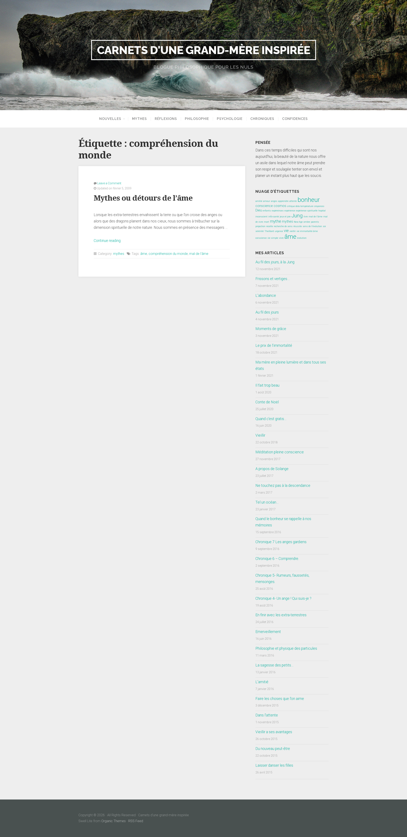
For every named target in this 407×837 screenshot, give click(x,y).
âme (143, 254)
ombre (307, 222)
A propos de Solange (272, 469)
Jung (297, 215)
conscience (264, 206)
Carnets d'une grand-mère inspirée (203, 50)
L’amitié (261, 682)
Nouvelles (110, 119)
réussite (297, 226)
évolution (302, 238)
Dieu (258, 210)
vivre (281, 238)
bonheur (309, 199)
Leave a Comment (109, 183)
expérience (289, 210)
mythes (118, 254)
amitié (258, 201)
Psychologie (230, 119)
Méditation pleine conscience (279, 452)
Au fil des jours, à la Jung (274, 262)
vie (286, 230)
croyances (319, 206)
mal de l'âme (198, 254)
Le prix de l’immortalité (273, 345)
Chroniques (262, 119)
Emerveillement (268, 632)
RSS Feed (135, 821)
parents (315, 222)
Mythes (139, 119)
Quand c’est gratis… (270, 419)
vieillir (293, 231)
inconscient (261, 216)
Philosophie (197, 119)
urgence (279, 231)
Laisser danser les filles (274, 765)
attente (293, 201)
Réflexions (166, 119)
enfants (267, 210)
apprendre (283, 201)
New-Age (298, 222)
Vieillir (260, 435)
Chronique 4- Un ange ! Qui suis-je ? (283, 598)
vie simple (273, 238)
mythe (275, 221)
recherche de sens (283, 226)
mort (266, 222)
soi (324, 226)
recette (269, 226)
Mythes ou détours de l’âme (143, 198)
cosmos (280, 206)
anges (274, 201)
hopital (322, 210)
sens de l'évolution (312, 226)
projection (260, 226)
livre (306, 216)
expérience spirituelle (307, 210)
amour (266, 201)
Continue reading (107, 241)
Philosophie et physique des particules (286, 648)
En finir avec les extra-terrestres (281, 615)
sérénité (259, 231)
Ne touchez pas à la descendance (282, 485)
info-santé (273, 216)
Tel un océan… (267, 502)
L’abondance (265, 295)
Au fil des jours (267, 312)
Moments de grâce (270, 329)
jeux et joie (285, 216)
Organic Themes (113, 821)
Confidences (295, 119)
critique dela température (300, 206)
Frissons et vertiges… (272, 279)
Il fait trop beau (267, 385)
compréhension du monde (168, 254)
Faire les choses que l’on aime (279, 699)
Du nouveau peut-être (272, 749)
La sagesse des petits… (274, 665)
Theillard (269, 231)
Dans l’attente (266, 715)
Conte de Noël (267, 402)
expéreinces (278, 210)
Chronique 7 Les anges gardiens (281, 542)
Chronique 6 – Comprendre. (277, 559)
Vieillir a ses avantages (273, 732)
